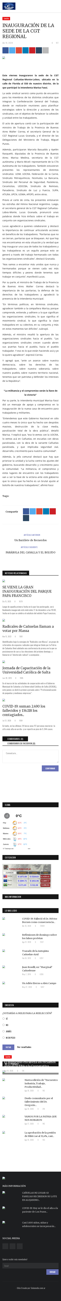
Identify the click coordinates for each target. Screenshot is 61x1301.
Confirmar (50, 768)
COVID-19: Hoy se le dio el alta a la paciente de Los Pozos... (40, 1210)
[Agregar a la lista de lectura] (45, 50)
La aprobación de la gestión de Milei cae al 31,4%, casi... (40, 1134)
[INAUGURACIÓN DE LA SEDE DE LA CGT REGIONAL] (30, 58)
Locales (6, 18)
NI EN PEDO (10, 1037)
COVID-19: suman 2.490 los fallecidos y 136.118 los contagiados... (23, 710)
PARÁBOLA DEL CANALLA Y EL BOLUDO (30, 552)
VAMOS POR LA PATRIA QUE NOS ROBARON (41, 1118)
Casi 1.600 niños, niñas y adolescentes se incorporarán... (39, 1224)
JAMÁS (8, 1031)
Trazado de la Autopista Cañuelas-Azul (35, 953)
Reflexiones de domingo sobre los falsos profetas (39, 936)
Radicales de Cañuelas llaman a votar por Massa (28, 628)
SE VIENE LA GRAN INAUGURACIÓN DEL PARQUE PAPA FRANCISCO (27, 591)
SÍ (6, 1018)
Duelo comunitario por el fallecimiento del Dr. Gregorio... (39, 1102)
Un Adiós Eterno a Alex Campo (39, 983)
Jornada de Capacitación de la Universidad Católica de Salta (26, 670)
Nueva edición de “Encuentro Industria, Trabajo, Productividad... (41, 1083)
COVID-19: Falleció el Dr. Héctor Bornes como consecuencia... (39, 920)
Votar (8, 1047)
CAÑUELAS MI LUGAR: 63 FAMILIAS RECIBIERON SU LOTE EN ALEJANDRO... (39, 1196)
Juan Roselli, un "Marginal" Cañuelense (37, 969)
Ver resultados (24, 1047)
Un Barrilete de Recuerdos (30, 540)
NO (7, 1025)
